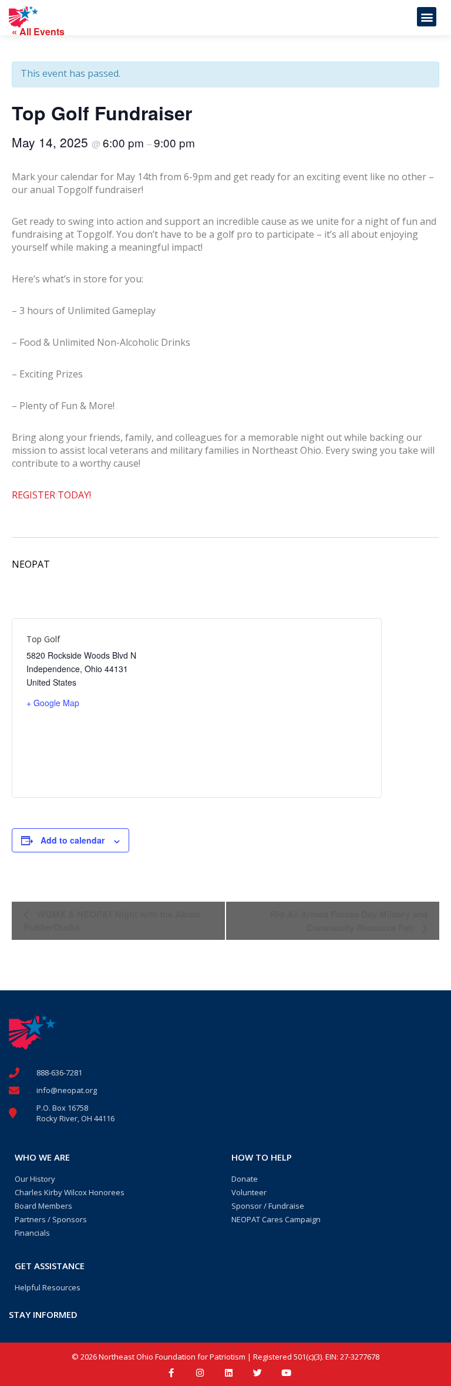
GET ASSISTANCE (50, 1266)
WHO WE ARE (42, 1157)
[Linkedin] (228, 1372)
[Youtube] (286, 1372)
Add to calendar (73, 840)
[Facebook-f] (171, 1372)
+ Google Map (52, 703)
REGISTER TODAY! (51, 494)
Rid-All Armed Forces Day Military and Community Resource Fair (349, 921)
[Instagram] (200, 1372)
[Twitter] (257, 1372)
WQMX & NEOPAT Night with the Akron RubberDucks (111, 920)
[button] (426, 16)
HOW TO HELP (261, 1157)
